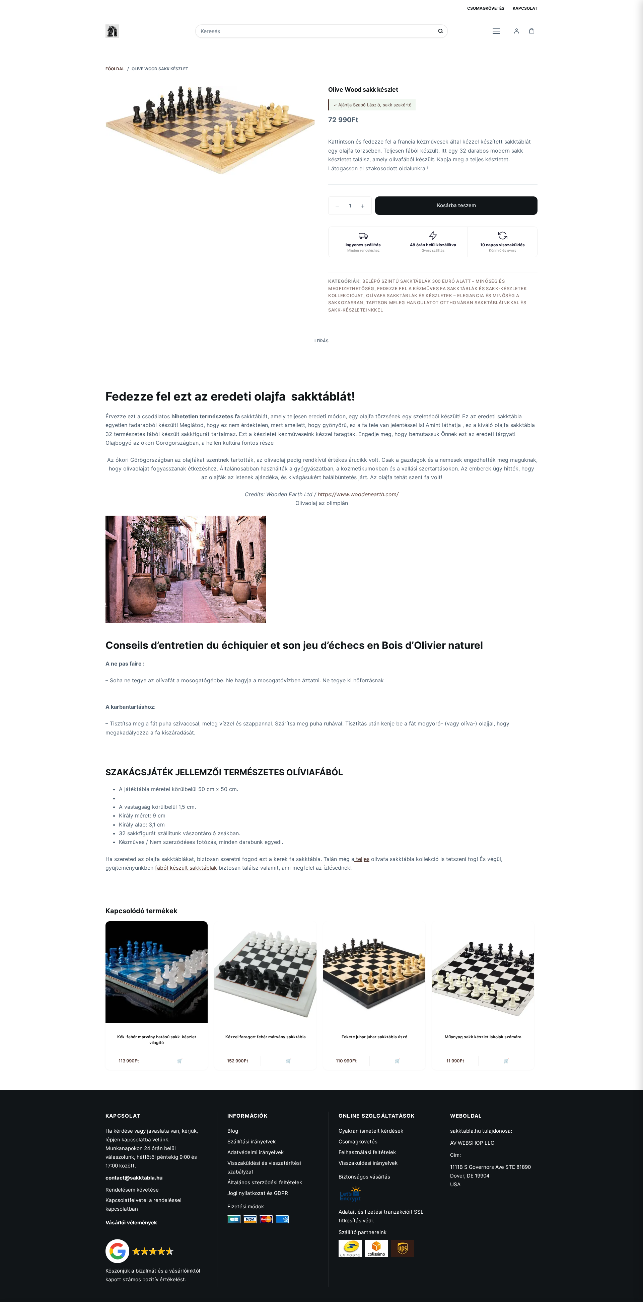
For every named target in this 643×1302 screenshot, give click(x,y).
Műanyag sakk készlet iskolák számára (483, 1036)
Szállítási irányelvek (251, 1141)
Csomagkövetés (485, 8)
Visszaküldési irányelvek (368, 1163)
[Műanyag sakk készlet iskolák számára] (483, 972)
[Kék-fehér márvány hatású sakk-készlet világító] (156, 972)
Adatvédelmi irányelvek (255, 1152)
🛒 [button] (180, 1060)
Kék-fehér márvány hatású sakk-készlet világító (156, 1039)
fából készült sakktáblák (186, 867)
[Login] (516, 30)
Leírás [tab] (321, 340)
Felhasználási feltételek (367, 1152)
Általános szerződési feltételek (264, 1182)
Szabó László (366, 104)
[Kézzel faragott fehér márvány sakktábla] (265, 972)
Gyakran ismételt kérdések (371, 1131)
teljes (361, 859)
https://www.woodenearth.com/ (358, 494)
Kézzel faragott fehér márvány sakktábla (265, 1036)
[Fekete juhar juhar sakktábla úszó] (374, 972)
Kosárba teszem (456, 205)
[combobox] (317, 31)
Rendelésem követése (132, 1190)
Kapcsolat (525, 8)
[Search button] (440, 31)
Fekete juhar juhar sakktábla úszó (374, 1036)
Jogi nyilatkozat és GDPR (257, 1193)
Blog (232, 1131)
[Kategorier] (496, 31)
